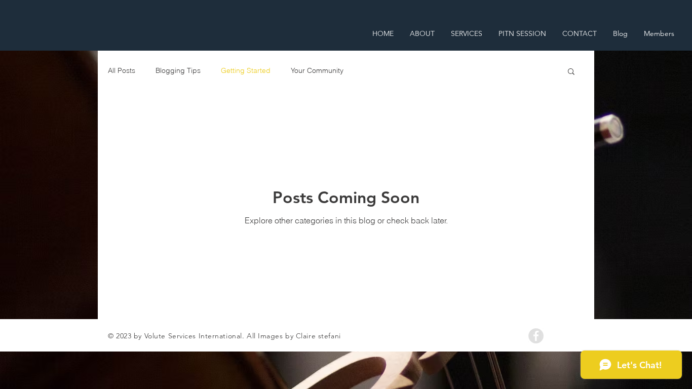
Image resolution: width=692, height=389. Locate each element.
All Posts (121, 70)
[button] (571, 72)
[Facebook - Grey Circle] (536, 335)
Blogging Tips (178, 70)
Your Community (317, 70)
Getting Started (246, 70)
